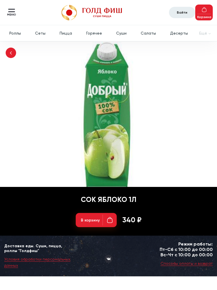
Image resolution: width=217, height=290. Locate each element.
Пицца (66, 33)
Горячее (94, 33)
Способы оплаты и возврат (186, 263)
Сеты (40, 33)
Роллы (15, 33)
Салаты (148, 33)
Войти (182, 12)
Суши (121, 33)
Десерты (179, 33)
